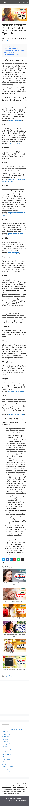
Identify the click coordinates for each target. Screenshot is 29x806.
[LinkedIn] (11, 559)
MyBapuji (4, 2)
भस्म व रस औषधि (6, 744)
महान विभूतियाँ (5, 769)
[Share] (22, 559)
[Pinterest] (14, 559)
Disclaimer (10, 802)
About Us (5, 800)
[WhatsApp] (18, 559)
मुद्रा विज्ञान (5, 751)
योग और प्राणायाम (6, 759)
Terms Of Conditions (21, 800)
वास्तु (3, 756)
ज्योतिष (3, 774)
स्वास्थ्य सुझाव (5, 739)
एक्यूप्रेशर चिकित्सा (6, 734)
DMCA (20, 802)
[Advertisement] (14, 697)
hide (12, 46)
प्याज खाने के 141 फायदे (14, 144)
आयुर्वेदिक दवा (5, 741)
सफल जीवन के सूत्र (6, 754)
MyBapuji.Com (19, 798)
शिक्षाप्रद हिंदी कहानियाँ (7, 766)
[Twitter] (3, 559)
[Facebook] (7, 559)
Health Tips (8, 676)
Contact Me (12, 800)
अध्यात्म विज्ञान (5, 764)
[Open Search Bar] (19, 2)
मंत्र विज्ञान (4, 761)
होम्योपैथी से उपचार (6, 749)
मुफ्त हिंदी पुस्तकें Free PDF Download (12, 729)
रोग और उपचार (5, 731)
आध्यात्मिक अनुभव (6, 771)
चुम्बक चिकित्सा (5, 736)
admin (6, 40)
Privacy (16, 802)
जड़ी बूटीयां (4, 746)
